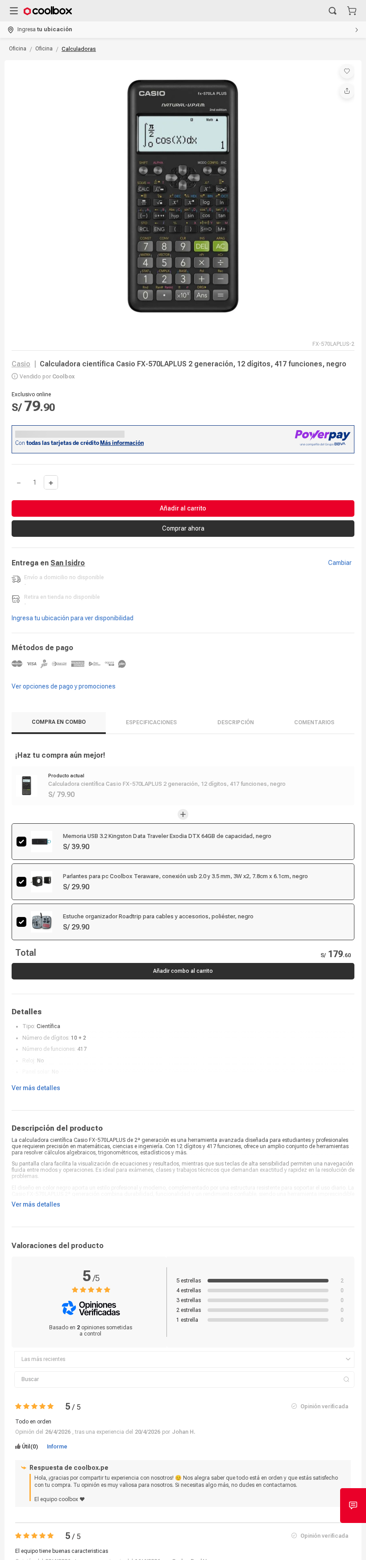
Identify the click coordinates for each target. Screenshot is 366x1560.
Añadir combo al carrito (183, 1016)
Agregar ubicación (51, 111)
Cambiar (340, 564)
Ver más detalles (36, 1133)
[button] (333, 11)
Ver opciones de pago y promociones (64, 687)
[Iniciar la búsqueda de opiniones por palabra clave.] (346, 1424)
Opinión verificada (324, 1451)
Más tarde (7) (134, 111)
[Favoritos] (347, 71)
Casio (21, 365)
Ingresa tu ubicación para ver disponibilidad (72, 619)
